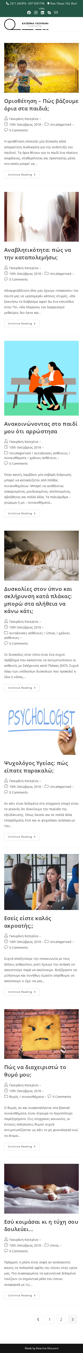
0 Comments (18, 130)
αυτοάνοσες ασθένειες (51, 453)
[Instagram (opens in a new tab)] (36, 13)
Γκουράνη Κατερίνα (23, 119)
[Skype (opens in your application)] (49, 13)
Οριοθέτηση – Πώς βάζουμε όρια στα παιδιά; (41, 104)
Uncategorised (60, 124)
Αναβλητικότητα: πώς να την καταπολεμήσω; (37, 253)
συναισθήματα (15, 458)
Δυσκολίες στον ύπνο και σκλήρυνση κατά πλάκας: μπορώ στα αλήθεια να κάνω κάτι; (38, 600)
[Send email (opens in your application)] (55, 13)
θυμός (13, 1097)
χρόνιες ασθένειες (43, 458)
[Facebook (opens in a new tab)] (29, 13)
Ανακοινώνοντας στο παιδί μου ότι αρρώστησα (40, 427)
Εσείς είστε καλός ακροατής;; (27, 921)
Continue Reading (23, 173)
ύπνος (50, 633)
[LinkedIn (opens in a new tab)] (42, 13)
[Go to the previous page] (38, 1319)
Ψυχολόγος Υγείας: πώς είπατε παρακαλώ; (36, 766)
